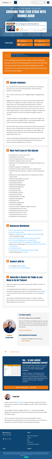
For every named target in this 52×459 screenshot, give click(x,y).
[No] (50, 455)
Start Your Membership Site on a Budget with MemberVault (24, 242)
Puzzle (28, 410)
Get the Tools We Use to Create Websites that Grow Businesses (26, 230)
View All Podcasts (15, 352)
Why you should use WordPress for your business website (24, 238)
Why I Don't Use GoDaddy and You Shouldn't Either (22, 240)
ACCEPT (26, 457)
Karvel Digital (19, 402)
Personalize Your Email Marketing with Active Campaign (23, 250)
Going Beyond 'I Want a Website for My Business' (28, 234)
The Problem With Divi (15, 248)
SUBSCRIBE (42, 291)
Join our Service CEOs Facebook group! (19, 268)
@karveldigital (22, 266)
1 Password (25, 252)
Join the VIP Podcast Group (16, 232)
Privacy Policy (28, 455)
